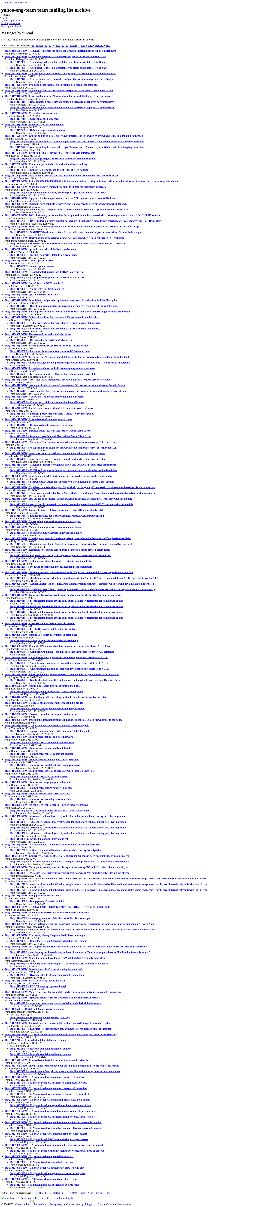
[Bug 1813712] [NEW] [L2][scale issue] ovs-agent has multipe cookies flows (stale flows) (50, 1111)
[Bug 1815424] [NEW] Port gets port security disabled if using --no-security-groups (48, 408)
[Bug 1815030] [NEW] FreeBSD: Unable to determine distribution (39, 623)
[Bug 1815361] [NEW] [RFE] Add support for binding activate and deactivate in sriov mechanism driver (60, 464)
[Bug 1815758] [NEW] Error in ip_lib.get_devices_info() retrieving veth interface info (49, 153)
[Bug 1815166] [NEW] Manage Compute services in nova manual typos (42, 521)
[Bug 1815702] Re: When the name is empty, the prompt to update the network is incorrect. (58, 192)
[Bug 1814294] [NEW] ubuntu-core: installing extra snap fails (37, 793)
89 (58, 45)
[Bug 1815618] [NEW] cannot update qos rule (28, 260)
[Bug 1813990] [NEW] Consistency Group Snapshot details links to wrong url (45, 935)
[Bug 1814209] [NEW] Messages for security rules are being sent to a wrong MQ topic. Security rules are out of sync (66, 867)
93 (75, 45)
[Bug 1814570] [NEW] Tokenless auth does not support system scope (41, 714)
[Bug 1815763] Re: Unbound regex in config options (37, 130)
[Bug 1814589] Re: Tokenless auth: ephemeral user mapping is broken (47, 708)
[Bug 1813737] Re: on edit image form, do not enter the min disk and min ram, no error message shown (64, 1071)
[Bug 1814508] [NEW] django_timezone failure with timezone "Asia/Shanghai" (46, 725)
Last (83, 45)
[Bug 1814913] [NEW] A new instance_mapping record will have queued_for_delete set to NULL (56, 657)
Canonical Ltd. (22, 1204)
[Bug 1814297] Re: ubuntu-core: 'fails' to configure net (38, 776)
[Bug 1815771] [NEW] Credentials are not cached (31, 113)
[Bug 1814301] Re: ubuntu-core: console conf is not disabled (41, 753)
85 (41, 45)
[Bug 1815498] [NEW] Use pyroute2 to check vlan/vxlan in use (37, 334)
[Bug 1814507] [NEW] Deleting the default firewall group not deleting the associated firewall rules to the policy (63, 719)
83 (33, 45)
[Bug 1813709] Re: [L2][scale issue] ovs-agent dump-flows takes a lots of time (50, 1105)
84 (37, 45)
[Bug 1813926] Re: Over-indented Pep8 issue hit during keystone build (47, 975)
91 (67, 45)
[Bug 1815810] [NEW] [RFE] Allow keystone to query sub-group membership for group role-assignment (60, 50)
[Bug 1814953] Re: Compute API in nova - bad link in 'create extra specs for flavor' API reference (61, 651)
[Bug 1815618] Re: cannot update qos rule (32, 266)
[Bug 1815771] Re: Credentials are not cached (34, 118)
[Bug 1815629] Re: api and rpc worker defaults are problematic (43, 255)
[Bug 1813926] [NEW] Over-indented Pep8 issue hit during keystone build (43, 969)
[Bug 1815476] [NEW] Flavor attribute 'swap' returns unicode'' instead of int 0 (46, 345)
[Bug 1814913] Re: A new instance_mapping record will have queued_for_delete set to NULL (59, 663)
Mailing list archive (10, 23)
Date (5, 17)
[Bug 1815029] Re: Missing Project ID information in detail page (43, 640)
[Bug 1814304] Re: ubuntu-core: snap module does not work (41, 742)
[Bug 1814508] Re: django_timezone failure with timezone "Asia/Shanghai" (49, 731)
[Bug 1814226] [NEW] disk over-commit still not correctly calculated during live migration (52, 844)
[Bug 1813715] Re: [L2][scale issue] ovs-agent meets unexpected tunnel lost (49, 1094)
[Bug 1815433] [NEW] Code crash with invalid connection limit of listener (43, 396)
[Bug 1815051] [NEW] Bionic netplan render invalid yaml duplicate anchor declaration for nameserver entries (63, 595)
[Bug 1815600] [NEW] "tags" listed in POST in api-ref (33, 283)
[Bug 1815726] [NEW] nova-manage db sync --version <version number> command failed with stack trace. (61, 175)
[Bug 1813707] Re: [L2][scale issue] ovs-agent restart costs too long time (47, 1173)
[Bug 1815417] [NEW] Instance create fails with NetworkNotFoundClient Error (47, 430)
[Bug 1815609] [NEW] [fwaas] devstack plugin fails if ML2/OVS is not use (43, 272)
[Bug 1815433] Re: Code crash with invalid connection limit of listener (46, 402)
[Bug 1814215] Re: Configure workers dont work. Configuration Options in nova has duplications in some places (69, 861)
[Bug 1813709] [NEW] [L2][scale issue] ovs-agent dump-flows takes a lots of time (47, 1099)
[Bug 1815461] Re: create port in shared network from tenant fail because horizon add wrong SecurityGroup (67, 391)
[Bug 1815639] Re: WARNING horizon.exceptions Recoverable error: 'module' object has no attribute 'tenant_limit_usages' (75, 232)
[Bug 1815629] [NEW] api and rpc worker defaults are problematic (40, 249)
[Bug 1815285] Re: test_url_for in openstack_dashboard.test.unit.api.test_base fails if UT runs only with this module (71, 504)
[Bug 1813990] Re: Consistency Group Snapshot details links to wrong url (48, 941)
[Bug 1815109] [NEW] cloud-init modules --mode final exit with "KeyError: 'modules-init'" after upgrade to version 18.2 (68, 572)
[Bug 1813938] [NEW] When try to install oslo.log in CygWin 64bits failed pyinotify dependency (55, 958)
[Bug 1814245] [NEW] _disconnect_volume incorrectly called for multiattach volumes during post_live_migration (64, 816)
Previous (99, 45)
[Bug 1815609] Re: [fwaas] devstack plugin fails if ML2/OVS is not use (46, 277)
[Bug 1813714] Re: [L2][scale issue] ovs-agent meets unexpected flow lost (48, 1082)
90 (63, 45)
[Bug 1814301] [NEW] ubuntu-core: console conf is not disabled (38, 748)
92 (71, 45)
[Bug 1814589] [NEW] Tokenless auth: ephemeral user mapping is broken (43, 702)
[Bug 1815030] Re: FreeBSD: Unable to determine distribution (42, 629)
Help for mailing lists (64, 1198)
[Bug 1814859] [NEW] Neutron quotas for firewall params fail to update (43, 685)
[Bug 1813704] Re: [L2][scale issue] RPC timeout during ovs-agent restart (48, 1139)
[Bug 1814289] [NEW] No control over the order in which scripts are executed (46, 805)
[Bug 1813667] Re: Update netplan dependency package (34, 1009)
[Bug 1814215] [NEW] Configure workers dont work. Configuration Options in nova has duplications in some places (66, 856)
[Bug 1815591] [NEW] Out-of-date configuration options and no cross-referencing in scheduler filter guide (60, 300)
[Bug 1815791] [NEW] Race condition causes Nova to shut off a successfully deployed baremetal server (59, 96)
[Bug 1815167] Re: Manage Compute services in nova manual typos (45, 532)
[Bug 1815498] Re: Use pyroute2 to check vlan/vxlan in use (40, 340)
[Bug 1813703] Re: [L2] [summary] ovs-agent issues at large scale (44, 1184)
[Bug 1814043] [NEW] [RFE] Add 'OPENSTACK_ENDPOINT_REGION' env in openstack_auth (57, 907)
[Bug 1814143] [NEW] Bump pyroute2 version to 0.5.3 (33, 895)
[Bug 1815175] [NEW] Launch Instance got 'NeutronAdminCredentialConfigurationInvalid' (53, 510)
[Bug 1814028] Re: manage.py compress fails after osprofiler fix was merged (50, 918)
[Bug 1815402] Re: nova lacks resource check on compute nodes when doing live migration (57, 459)
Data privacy (56, 1204)
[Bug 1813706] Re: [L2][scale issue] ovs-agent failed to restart (42, 1162)
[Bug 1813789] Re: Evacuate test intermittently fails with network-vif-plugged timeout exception (60, 1028)
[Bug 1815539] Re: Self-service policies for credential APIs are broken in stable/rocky (54, 323)
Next (90, 45)
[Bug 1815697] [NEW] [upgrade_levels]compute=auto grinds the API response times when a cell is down (59, 198)
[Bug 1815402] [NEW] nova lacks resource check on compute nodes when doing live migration (54, 453)
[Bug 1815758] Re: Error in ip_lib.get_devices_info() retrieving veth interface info (52, 158)
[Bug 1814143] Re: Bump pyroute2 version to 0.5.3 (36, 901)
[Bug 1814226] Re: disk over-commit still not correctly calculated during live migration (55, 850)
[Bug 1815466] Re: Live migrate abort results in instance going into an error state (52, 374)
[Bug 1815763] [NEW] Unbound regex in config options (34, 124)
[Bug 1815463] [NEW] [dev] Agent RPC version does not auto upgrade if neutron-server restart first (57, 379)
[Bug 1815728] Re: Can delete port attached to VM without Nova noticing (48, 170)
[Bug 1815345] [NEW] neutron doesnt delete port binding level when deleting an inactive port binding (58, 476)
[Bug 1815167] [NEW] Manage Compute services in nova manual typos (42, 527)
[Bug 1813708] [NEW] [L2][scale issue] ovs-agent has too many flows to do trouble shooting (53, 1122)
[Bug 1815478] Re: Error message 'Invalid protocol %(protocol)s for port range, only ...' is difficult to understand (69, 362)
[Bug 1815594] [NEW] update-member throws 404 (31, 294)
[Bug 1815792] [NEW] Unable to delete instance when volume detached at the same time (51, 84)
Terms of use (40, 1204)
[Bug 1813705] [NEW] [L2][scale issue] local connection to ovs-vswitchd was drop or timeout (53, 1145)
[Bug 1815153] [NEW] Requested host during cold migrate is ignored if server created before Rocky (57, 549)
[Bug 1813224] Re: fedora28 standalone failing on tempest (35, 1040)
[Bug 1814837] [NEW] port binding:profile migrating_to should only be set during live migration (55, 697)
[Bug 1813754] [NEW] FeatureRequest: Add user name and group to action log (46, 1060)
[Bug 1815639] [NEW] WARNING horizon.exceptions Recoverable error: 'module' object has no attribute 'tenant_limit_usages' (72, 226)
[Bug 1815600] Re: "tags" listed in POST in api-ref (36, 289)
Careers (110, 1204)
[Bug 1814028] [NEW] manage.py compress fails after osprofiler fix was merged (46, 912)
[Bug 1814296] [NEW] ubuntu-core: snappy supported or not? (37, 782)
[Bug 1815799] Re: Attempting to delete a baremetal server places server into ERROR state (58, 62)
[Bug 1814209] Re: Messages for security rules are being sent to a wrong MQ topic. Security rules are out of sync (69, 873)
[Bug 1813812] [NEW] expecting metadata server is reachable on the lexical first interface (52, 997)
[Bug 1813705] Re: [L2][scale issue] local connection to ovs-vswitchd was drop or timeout (56, 1150)
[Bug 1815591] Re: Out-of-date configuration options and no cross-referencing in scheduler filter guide (63, 306)
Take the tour (25, 1198)
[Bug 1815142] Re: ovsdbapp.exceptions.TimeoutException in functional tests (50, 566)
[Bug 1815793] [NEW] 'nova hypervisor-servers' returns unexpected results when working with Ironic (58, 90)
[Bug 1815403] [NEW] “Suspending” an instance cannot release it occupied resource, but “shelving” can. (60, 442)
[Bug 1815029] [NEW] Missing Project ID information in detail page (40, 634)
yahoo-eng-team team (12, 20)
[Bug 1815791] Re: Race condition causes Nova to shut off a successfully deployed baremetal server (62, 101)
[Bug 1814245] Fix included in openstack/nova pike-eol (38, 839)
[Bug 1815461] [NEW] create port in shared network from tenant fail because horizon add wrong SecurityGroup (64, 385)
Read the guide (42, 1198)
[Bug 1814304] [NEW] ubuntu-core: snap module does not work (38, 736)
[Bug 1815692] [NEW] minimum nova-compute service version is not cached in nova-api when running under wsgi (65, 204)
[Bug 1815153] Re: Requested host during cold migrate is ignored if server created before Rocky (60, 555)
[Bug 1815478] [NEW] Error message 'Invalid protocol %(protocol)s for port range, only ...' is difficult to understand (66, 357)
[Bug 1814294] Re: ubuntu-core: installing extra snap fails (40, 799)
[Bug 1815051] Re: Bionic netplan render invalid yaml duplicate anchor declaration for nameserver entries (66, 600)
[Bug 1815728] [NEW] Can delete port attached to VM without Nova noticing (45, 164)
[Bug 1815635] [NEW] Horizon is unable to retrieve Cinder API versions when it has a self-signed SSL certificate (64, 238)
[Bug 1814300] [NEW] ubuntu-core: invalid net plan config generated (41, 759)
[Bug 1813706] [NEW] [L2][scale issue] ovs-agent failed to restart (38, 1156)
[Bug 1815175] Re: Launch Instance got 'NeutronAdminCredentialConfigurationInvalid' (56, 515)
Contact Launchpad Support (80, 1204)
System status (124, 1204)
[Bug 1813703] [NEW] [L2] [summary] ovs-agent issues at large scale (41, 1179)
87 (50, 45)
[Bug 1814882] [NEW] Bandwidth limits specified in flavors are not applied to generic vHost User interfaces (61, 674)
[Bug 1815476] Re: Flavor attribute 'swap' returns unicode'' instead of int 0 (49, 351)
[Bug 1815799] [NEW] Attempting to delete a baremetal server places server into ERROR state (55, 56)
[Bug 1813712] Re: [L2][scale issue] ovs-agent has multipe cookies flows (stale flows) (53, 1116)
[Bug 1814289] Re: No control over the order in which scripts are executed (49, 810)
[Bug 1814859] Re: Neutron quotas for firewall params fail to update (46, 691)
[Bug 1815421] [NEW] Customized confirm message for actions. (38, 419)
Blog (100, 1204)
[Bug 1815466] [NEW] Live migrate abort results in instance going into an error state (49, 368)
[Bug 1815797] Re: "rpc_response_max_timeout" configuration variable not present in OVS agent (61, 79)
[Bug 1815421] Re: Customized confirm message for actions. (41, 425)
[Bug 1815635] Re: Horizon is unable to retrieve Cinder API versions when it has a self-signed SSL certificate (67, 243)
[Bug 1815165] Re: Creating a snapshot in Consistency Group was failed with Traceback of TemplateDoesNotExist (70, 544)
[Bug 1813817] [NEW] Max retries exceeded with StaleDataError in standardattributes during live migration (62, 992)
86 (46, 45)
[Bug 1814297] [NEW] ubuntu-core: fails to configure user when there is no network (49, 770)
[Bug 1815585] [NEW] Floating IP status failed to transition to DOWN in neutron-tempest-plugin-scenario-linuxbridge (67, 311)
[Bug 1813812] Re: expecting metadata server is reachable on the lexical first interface (55, 1003)
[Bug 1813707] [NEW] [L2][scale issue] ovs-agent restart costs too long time (44, 1167)
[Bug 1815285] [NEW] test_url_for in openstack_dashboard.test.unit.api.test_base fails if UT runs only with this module (68, 498)
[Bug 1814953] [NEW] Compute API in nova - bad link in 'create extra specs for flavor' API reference (58, 646)
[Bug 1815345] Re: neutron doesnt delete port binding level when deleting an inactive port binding (61, 481)
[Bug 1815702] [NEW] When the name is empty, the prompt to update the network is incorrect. (55, 187)
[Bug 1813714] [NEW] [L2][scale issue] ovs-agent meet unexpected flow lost (44, 1077)
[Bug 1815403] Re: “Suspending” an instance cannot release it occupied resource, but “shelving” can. (63, 447)
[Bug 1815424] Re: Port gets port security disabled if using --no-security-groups (51, 413)
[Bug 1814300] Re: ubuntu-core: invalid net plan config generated (44, 765)
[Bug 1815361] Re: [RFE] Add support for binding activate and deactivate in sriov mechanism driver (63, 470)
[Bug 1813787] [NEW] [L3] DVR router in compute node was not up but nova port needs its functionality (60, 1034)
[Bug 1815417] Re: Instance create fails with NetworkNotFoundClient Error (50, 436)
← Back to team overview (14, 2)
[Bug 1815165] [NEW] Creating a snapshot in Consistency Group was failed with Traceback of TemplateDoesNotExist (67, 538)
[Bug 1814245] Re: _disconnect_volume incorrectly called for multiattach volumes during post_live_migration (67, 822)
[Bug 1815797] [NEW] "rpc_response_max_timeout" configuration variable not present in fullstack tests (60, 73)
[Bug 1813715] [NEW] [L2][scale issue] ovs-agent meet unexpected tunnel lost (45, 1088)
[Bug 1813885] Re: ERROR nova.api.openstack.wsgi (37, 986)
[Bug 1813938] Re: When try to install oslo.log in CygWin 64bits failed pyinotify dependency (58, 963)
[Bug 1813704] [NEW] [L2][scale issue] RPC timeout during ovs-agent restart (45, 1133)
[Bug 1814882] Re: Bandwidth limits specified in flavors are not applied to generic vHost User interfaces (64, 680)
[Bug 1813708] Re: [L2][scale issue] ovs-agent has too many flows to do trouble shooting (56, 1128)
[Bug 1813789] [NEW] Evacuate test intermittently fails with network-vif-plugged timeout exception (57, 1023)
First (108, 45)
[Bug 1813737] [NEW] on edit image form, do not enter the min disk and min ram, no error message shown (61, 1065)
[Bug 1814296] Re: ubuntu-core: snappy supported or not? (40, 788)
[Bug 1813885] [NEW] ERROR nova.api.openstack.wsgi (34, 980)
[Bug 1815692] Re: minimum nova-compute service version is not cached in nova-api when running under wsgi (68, 209)
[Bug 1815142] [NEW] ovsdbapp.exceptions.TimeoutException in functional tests (47, 561)
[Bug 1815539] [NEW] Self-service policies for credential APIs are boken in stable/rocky (51, 317)
